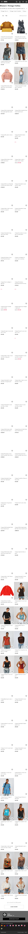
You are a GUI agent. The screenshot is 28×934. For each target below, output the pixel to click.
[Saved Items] (23, 1)
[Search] (16, 1)
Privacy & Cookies (21, 932)
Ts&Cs (26, 932)
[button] (1, 925)
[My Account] (19, 1)
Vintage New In (4, 11)
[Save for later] (12, 33)
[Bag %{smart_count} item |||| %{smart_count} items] (26, 1)
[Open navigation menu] (2, 1)
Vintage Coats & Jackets (15, 11)
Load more (14, 906)
